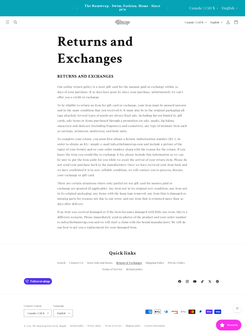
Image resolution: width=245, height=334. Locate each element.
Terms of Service (112, 269)
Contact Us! (76, 262)
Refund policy (134, 269)
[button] (7, 22)
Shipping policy (133, 325)
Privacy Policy (176, 262)
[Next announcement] (168, 8)
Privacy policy (94, 325)
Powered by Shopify (57, 325)
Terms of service (113, 325)
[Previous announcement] (77, 8)
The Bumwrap (39, 325)
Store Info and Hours (100, 262)
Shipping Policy (155, 262)
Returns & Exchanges (129, 262)
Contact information (154, 325)
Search (61, 262)
